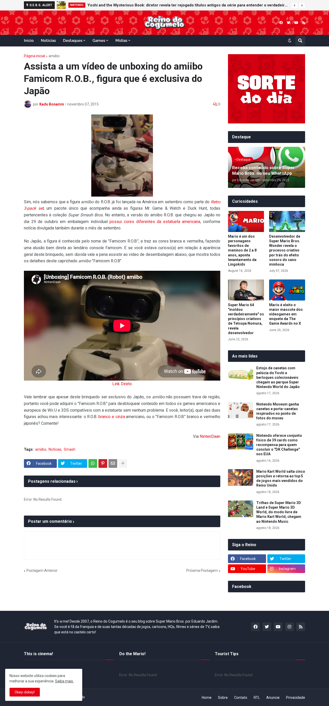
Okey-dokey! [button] (25, 692)
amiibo (54, 56)
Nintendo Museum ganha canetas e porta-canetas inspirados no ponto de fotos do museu (277, 411)
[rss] (303, 22)
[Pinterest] (102, 463)
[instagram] (289, 626)
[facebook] (281, 22)
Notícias (55, 449)
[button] (294, 5)
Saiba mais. (64, 681)
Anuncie (273, 697)
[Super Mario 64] (246, 290)
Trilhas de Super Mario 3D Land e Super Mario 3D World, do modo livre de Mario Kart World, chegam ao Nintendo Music (278, 512)
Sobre (223, 697)
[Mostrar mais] (122, 463)
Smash (69, 449)
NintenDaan (210, 436)
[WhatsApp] (92, 463)
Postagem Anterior (42, 570)
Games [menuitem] (99, 40)
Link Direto (122, 383)
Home (207, 697)
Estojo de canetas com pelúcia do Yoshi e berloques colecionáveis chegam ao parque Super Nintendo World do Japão (278, 377)
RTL (257, 697)
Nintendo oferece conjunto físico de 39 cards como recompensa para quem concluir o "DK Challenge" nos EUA (279, 444)
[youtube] (296, 22)
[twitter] (288, 22)
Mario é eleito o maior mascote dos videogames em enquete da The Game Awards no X (286, 314)
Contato (240, 697)
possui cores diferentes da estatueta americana (154, 221)
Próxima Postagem (202, 570)
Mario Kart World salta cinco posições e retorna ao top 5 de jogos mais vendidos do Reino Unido (280, 478)
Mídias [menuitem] (121, 40)
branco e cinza (111, 416)
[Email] (112, 463)
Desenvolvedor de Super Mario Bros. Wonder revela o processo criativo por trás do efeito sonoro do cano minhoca (284, 250)
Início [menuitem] (29, 40)
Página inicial (34, 56)
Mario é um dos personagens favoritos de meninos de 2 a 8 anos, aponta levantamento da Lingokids (242, 250)
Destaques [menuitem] (72, 40)
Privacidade (295, 697)
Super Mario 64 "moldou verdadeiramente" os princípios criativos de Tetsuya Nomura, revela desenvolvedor (246, 319)
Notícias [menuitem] (48, 40)
